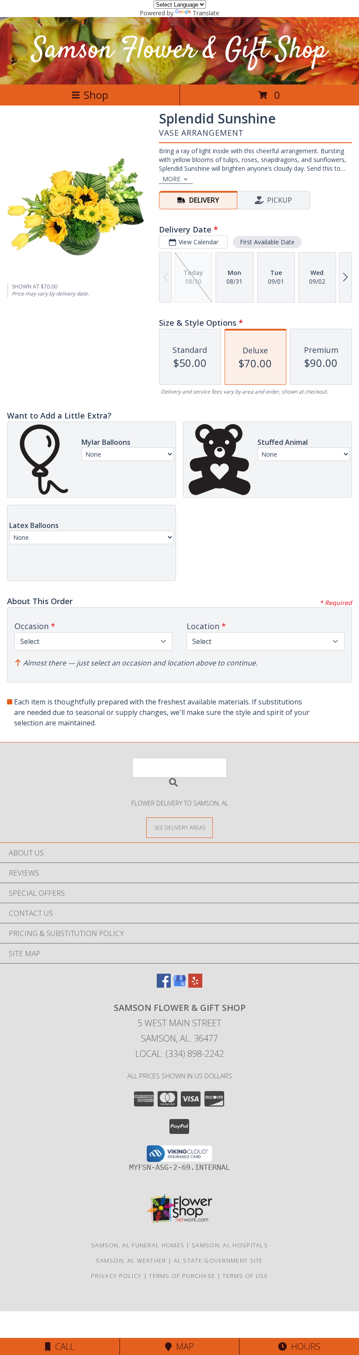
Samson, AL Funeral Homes (137, 1245)
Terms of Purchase (182, 1276)
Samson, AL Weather (131, 1260)
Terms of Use (245, 1276)
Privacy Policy (116, 1276)
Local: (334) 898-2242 (179, 1053)
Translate (206, 13)
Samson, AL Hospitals (230, 1245)
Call (62, 1346)
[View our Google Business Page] (179, 985)
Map (183, 1346)
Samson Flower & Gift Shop (179, 50)
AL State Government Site (218, 1260)
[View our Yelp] (195, 985)
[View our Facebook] (164, 985)
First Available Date (267, 242)
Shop (96, 95)
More (171, 179)
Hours (303, 1346)
